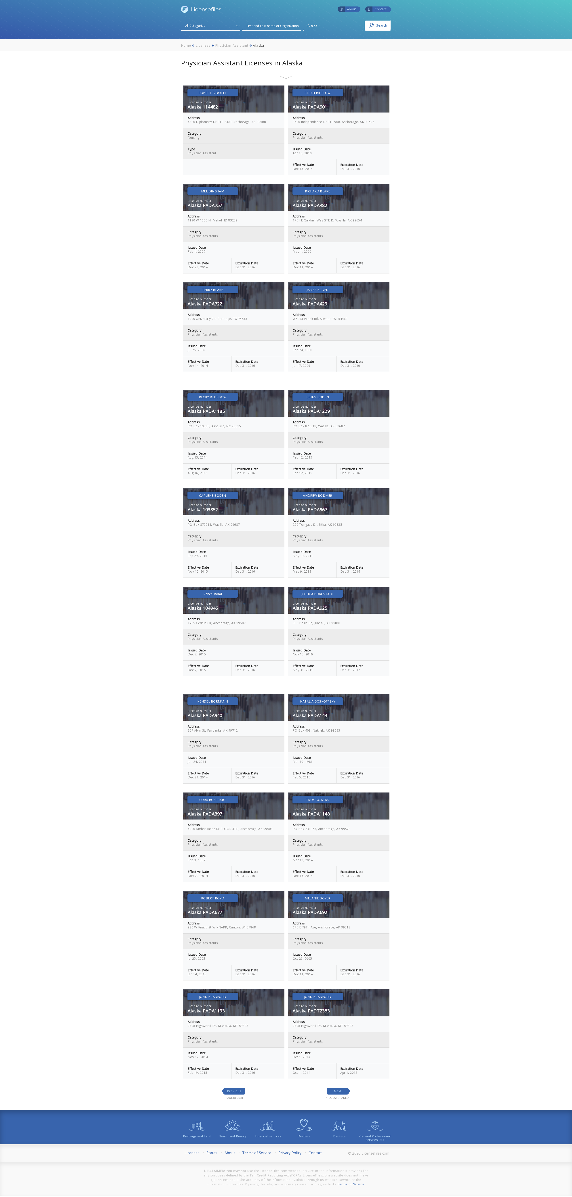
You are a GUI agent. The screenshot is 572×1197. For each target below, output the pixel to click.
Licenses (203, 45)
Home (186, 45)
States (211, 1152)
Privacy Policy (290, 1152)
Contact (315, 1152)
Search (381, 25)
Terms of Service (256, 1152)
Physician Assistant (232, 45)
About (230, 1152)
